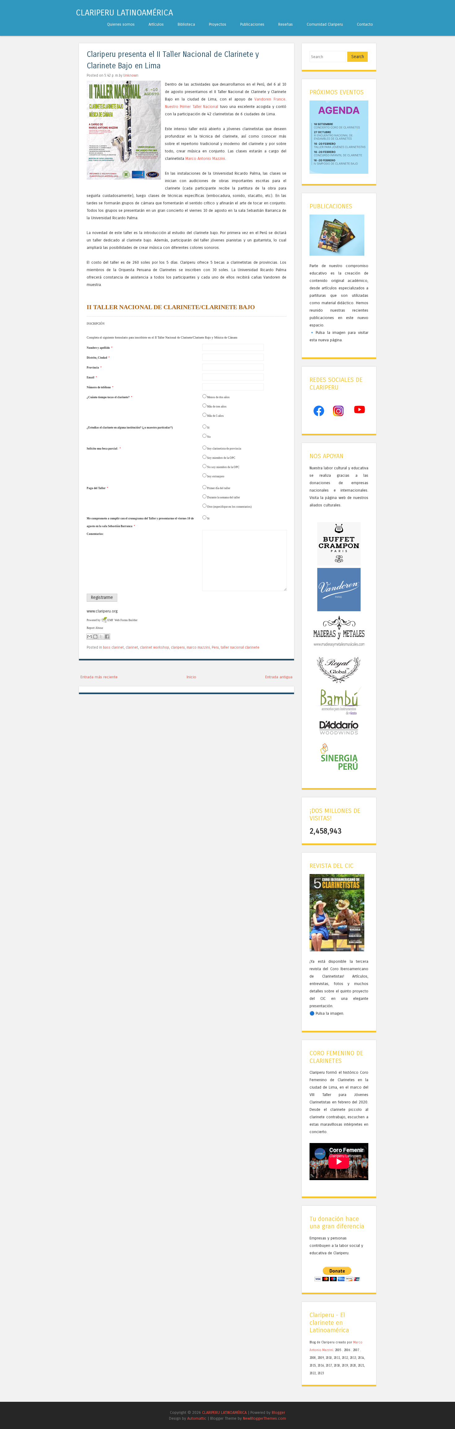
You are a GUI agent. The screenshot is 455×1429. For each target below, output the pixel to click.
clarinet (132, 647)
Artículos (156, 24)
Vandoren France (269, 99)
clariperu (178, 647)
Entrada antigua (278, 677)
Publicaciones (252, 24)
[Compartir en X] (101, 636)
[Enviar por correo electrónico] (89, 636)
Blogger (278, 1412)
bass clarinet (113, 647)
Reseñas (285, 24)
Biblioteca (186, 24)
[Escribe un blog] (95, 636)
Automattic (196, 1418)
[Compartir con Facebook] (107, 636)
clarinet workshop (154, 647)
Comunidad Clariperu (325, 24)
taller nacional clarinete (240, 647)
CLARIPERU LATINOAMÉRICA (124, 13)
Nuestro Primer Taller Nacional (191, 106)
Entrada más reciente (99, 677)
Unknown (130, 75)
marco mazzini (198, 647)
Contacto (365, 24)
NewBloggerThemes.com (264, 1418)
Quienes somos (121, 24)
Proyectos (217, 24)
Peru (215, 647)
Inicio (191, 677)
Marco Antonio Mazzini (205, 158)
